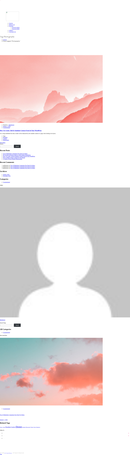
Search (1, 144)
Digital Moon (8, 453)
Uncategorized (6, 127)
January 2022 (6, 174)
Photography (6, 140)
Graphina (24, 427)
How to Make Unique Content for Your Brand (14, 157)
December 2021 (7, 176)
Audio (4, 427)
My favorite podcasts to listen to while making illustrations (17, 155)
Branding (5, 137)
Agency (1, 427)
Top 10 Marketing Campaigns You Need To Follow (15, 153)
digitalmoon (11, 125)
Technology (38, 427)
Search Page (3, 323)
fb (4, 433)
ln (4, 438)
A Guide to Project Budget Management (12, 159)
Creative (5, 138)
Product (32, 427)
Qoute (35, 427)
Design (19, 427)
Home (5, 39)
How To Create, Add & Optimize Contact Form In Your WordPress (19, 156)
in (3, 435)
